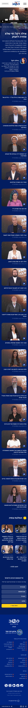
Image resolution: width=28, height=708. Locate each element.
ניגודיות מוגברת (13, 700)
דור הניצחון (9, 664)
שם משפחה (21, 591)
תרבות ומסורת (21, 666)
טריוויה (10, 660)
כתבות (23, 650)
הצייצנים (10, 662)
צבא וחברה (22, 662)
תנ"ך (24, 664)
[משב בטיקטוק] (21, 685)
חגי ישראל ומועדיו (21, 648)
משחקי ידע (9, 642)
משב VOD (19, 26)
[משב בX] (6, 685)
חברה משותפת (21, 658)
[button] (24, 3)
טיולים (23, 660)
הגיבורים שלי (13, 26)
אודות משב (22, 674)
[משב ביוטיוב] (14, 685)
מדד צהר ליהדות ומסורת (8, 647)
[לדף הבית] (16, 5)
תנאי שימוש (22, 678)
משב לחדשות (22, 646)
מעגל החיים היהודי (8, 644)
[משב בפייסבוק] (18, 685)
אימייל (23, 596)
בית (24, 642)
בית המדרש (9, 649)
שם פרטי (22, 587)
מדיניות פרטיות (8, 674)
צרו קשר (23, 676)
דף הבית (24, 26)
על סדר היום (9, 658)
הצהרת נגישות (8, 676)
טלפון (23, 601)
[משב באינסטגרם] (10, 685)
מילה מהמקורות (8, 666)
